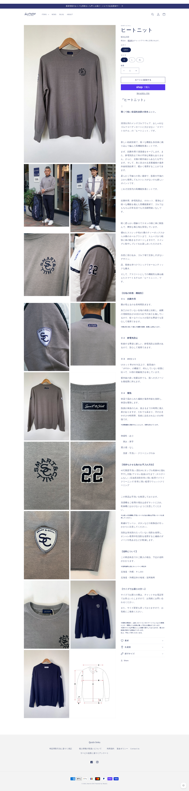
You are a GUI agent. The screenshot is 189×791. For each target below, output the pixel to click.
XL (140, 60)
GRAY (126, 50)
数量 (122, 65)
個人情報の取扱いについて (91, 748)
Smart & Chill (91, 783)
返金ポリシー (122, 748)
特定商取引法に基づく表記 (61, 748)
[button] (45, 14)
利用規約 (110, 748)
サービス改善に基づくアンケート (94, 753)
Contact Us (135, 748)
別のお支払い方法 (143, 93)
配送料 (130, 40)
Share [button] (126, 660)
